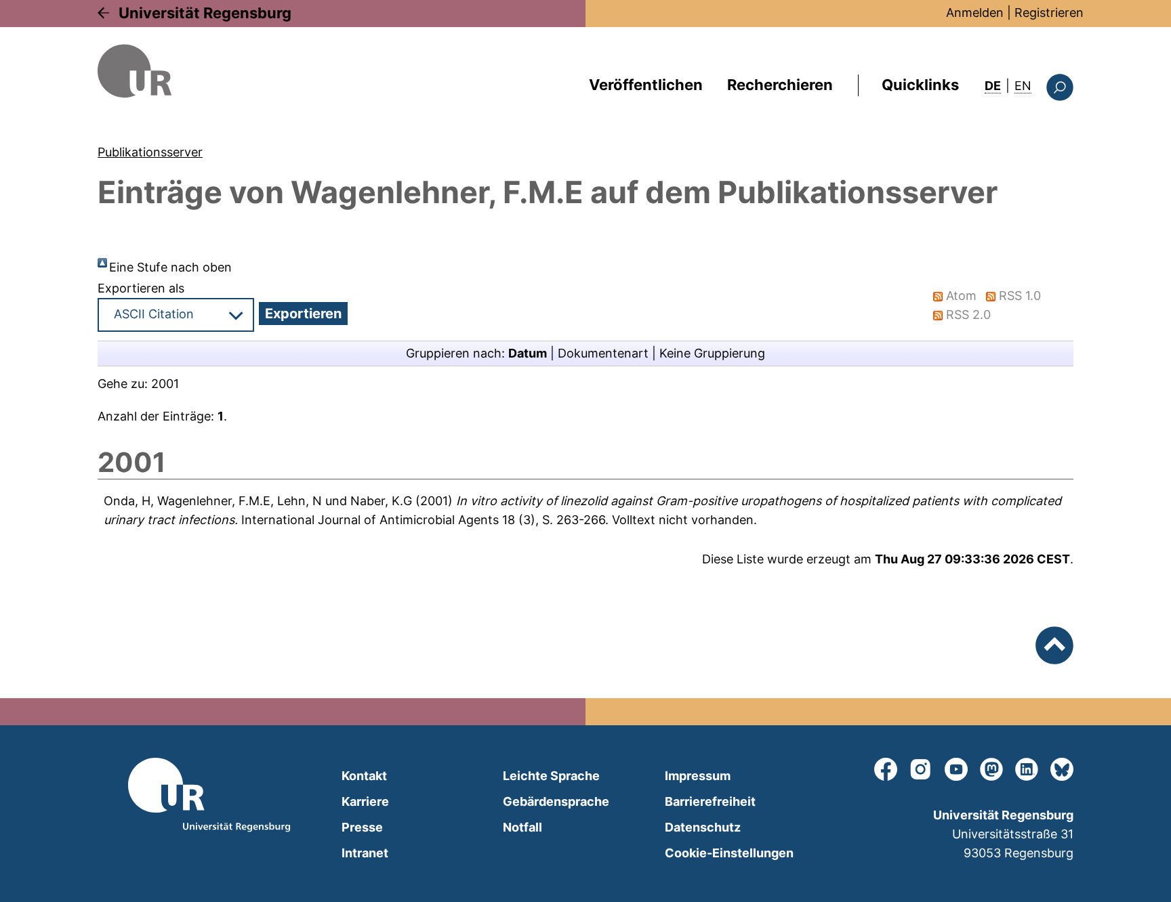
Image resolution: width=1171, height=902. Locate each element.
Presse (362, 827)
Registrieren (1049, 12)
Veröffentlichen (646, 84)
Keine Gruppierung (712, 353)
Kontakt (364, 776)
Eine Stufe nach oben (170, 267)
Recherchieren (780, 84)
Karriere (365, 801)
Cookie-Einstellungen (729, 853)
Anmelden (975, 12)
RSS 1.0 (1020, 295)
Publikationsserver (150, 152)
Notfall (522, 827)
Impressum (698, 776)
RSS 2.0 (968, 314)
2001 (165, 384)
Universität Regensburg (205, 13)
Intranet (365, 853)
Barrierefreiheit (710, 801)
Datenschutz (703, 827)
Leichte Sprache (551, 776)
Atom (961, 295)
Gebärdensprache (556, 801)
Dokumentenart (603, 353)
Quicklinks (920, 84)
